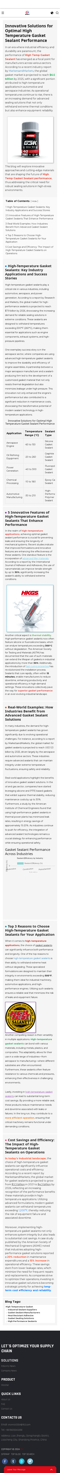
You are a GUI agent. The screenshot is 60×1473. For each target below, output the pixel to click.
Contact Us (6, 1408)
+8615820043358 (13, 1430)
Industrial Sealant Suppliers (22, 1309)
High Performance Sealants (22, 1321)
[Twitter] (13, 1461)
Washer (5, 1385)
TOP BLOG (16, 1454)
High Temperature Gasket (19, 1307)
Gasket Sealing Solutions (20, 1318)
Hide (34, 201)
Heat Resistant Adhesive (20, 1315)
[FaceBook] (4, 1461)
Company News (9, 1370)
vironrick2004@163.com (19, 1424)
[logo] (27, 12)
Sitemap (5, 1454)
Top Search (28, 1454)
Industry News (8, 1366)
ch (21, 1449)
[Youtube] (21, 1461)
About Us (5, 1399)
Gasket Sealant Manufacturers (23, 1312)
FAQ (3, 1404)
